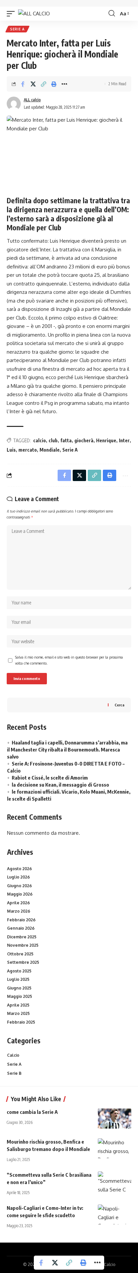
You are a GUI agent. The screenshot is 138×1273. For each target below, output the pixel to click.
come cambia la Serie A (32, 1112)
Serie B (14, 1073)
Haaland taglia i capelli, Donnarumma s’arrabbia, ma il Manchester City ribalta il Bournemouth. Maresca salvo (67, 749)
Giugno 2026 (19, 885)
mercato (27, 450)
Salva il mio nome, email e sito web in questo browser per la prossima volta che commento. (69, 660)
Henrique (106, 440)
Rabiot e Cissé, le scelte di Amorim (50, 778)
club (53, 440)
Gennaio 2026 (20, 928)
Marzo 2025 (18, 1013)
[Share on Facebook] (22, 84)
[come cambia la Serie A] (114, 1119)
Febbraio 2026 (21, 919)
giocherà (83, 440)
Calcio (13, 1055)
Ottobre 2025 (20, 953)
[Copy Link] (43, 84)
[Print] (54, 84)
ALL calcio (32, 99)
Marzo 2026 (18, 911)
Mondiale (50, 450)
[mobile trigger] (12, 13)
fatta (66, 440)
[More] (64, 84)
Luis (11, 450)
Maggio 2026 (19, 894)
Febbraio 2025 (21, 1022)
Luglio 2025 (18, 979)
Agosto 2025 (19, 970)
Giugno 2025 (19, 988)
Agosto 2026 (19, 868)
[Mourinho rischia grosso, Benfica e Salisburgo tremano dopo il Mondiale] (114, 1148)
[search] (112, 13)
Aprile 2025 (18, 1005)
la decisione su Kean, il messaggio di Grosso (60, 785)
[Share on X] (33, 84)
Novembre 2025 (23, 945)
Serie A (17, 29)
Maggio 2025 (19, 996)
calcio (39, 440)
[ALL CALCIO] (34, 13)
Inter (124, 440)
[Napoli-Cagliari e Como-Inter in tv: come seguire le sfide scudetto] (114, 1214)
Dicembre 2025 (22, 936)
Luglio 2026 (18, 877)
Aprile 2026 (18, 902)
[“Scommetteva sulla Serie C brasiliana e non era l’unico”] (114, 1181)
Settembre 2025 (23, 962)
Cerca (119, 705)
